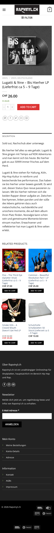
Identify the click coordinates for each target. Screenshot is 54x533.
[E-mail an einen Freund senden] (21, 118)
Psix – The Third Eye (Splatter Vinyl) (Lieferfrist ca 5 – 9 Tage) (12, 279)
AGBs (8, 480)
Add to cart (28, 107)
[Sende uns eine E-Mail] (13, 385)
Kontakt (10, 474)
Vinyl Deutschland (21, 78)
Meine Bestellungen (16, 445)
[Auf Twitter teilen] (15, 118)
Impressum (11, 486)
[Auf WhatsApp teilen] (5, 118)
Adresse (10, 457)
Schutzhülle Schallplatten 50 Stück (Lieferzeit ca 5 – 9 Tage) (38, 329)
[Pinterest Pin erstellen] (26, 118)
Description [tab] (8, 136)
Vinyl (5, 78)
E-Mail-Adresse (10, 410)
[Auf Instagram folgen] (9, 385)
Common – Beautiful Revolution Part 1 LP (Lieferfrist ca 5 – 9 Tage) (38, 279)
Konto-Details (13, 451)
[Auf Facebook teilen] (10, 118)
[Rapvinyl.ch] (27, 10)
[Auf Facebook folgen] (4, 385)
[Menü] (4, 9)
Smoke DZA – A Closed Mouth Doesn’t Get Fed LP (11, 328)
